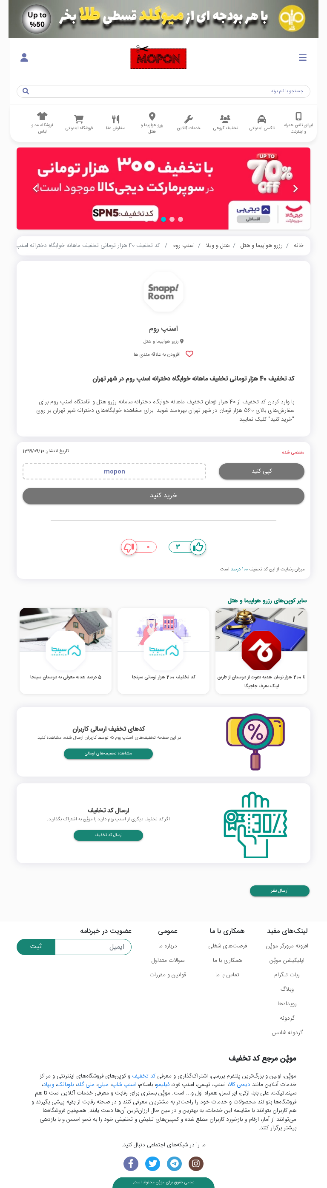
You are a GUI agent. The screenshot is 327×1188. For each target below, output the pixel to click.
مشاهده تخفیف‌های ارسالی (108, 753)
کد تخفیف (143, 1076)
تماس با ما (227, 975)
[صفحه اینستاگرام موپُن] (196, 1164)
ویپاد (48, 1084)
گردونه (287, 1018)
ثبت (36, 947)
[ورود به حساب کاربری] (24, 58)
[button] (180, 219)
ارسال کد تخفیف (108, 835)
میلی (103, 1084)
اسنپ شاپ (124, 1084)
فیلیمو (162, 1084)
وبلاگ (287, 989)
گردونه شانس (287, 1033)
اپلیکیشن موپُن (287, 960)
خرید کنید (163, 496)
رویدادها (287, 1004)
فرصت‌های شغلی (227, 946)
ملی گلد (86, 1084)
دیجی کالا (239, 1084)
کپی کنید (262, 471)
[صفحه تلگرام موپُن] (174, 1164)
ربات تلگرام (287, 975)
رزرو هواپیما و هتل (262, 245)
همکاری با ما (227, 960)
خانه (299, 245)
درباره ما (167, 946)
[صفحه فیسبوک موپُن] (131, 1164)
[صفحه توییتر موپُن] (153, 1164)
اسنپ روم (183, 245)
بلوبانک (65, 1084)
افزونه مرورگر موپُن (287, 946)
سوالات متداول (168, 960)
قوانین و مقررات (167, 975)
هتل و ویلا (217, 245)
